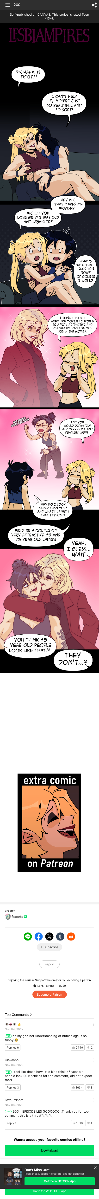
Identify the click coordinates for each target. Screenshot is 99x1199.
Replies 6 (12, 1047)
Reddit (71, 936)
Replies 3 (12, 1087)
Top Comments (17, 1014)
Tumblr (60, 936)
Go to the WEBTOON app (49, 1191)
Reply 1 (11, 1123)
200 (17, 4)
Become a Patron (49, 994)
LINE (28, 936)
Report (49, 964)
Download (49, 1150)
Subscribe (51, 947)
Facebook (39, 936)
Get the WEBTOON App (59, 1181)
